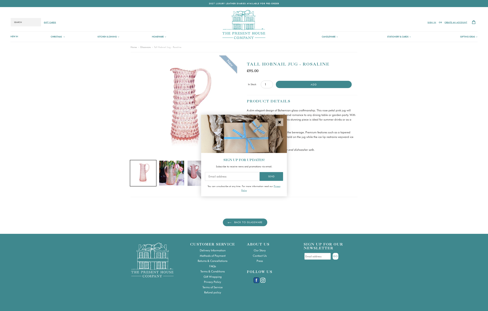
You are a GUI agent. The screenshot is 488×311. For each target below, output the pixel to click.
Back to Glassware (247, 222)
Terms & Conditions (212, 271)
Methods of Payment (213, 256)
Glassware (145, 47)
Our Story (260, 250)
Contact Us (260, 256)
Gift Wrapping (213, 277)
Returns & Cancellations (212, 261)
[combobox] (26, 22)
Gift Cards (50, 22)
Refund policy (212, 292)
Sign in (432, 22)
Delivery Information (213, 250)
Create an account (456, 22)
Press (260, 261)
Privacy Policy (212, 282)
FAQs (212, 266)
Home (134, 47)
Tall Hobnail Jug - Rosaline (167, 47)
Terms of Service (212, 287)
